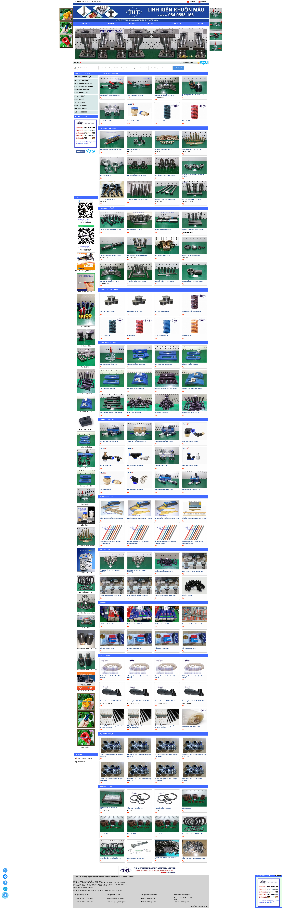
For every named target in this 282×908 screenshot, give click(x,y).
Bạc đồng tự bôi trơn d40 (162, 255)
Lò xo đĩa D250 (186, 808)
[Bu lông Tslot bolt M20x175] (194, 410)
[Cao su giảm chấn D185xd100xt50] (194, 699)
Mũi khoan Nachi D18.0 (107, 624)
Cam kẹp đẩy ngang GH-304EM (110, 95)
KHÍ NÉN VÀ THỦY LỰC (107, 420)
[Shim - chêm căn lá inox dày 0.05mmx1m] (112, 806)
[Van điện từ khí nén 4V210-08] (112, 439)
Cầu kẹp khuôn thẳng (85, 468)
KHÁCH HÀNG (176, 24)
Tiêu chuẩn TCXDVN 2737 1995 (84, 902)
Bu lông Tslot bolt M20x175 (190, 412)
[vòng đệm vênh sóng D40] (139, 806)
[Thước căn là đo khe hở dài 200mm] (194, 622)
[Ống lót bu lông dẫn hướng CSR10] (112, 227)
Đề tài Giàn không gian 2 (148, 902)
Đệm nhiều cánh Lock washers (86, 613)
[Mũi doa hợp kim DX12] (139, 646)
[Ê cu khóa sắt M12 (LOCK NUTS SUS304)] (112, 569)
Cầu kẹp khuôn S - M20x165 (136, 364)
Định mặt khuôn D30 (133, 149)
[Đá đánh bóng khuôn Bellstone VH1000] (194, 516)
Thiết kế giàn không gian (181, 902)
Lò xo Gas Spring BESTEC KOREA (85, 271)
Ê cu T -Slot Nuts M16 (85, 429)
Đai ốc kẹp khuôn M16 (162, 412)
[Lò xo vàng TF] (194, 333)
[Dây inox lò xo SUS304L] (139, 309)
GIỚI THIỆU (111, 24)
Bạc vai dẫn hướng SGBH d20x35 (192, 281)
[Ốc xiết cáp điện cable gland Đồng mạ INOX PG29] (167, 753)
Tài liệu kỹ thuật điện (113, 895)
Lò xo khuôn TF (85, 747)
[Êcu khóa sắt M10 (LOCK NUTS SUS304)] (139, 569)
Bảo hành (125, 877)
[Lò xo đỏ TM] (194, 119)
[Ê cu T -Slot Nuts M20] (139, 410)
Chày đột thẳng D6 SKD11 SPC (164, 281)
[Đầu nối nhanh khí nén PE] (139, 463)
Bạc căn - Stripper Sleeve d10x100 (193, 229)
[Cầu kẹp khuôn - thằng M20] (167, 362)
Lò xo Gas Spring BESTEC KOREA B (86, 669)
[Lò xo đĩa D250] (194, 806)
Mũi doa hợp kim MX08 (189, 648)
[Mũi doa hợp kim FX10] (167, 646)
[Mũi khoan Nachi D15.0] (167, 622)
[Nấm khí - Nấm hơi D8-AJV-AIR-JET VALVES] (194, 173)
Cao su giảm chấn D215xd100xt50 (110, 701)
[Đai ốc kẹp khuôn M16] (167, 410)
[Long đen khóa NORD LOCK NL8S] (167, 593)
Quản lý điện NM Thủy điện (115, 899)
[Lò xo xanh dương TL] (167, 333)
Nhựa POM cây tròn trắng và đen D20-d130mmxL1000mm (112, 726)
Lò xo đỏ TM (186, 121)
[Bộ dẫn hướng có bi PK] (139, 227)
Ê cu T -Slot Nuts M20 (134, 412)
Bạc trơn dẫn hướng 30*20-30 (136, 175)
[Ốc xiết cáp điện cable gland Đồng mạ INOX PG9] (112, 753)
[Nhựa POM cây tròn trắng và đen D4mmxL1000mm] (167, 724)
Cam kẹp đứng (85, 504)
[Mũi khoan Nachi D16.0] (139, 622)
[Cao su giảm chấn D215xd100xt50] (112, 699)
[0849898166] (5, 870)
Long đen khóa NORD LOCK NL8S (165, 595)
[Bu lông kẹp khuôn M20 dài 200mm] (167, 386)
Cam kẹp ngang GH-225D (135, 95)
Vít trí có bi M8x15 (187, 595)
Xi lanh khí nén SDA (106, 121)
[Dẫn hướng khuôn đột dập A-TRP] (112, 253)
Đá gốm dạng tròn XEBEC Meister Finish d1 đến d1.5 (192, 542)
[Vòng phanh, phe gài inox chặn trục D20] (167, 856)
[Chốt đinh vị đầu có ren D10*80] (167, 93)
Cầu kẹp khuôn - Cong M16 (135, 388)
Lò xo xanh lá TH (160, 121)
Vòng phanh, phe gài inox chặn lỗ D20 (193, 858)
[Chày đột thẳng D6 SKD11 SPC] (167, 279)
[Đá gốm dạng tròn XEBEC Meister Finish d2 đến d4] (139, 540)
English (203, 2)
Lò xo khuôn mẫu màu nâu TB (191, 311)
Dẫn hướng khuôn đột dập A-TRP (110, 255)
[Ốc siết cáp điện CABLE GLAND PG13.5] (194, 777)
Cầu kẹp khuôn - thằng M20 (163, 364)
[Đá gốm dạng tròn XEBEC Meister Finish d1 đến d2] (167, 540)
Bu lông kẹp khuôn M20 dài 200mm (166, 388)
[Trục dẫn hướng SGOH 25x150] (139, 279)
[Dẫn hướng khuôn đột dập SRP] (139, 253)
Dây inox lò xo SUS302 (162, 311)
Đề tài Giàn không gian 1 (148, 899)
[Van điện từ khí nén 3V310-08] (167, 439)
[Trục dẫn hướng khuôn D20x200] (139, 197)
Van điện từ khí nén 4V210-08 (109, 441)
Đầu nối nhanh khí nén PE (135, 465)
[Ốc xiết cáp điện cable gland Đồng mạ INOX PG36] (139, 753)
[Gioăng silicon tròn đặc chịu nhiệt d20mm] (112, 674)
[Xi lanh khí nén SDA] (112, 119)
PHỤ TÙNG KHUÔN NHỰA (108, 128)
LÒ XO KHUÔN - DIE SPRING (109, 290)
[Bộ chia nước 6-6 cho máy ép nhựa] (112, 147)
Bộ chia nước (86, 627)
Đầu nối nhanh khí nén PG (190, 465)
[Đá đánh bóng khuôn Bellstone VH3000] (139, 516)
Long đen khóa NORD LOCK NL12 (110, 595)
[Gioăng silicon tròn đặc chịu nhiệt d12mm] (139, 674)
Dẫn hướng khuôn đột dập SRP (137, 255)
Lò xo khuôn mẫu (86, 326)
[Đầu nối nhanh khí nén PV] (139, 487)
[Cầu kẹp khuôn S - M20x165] (139, 362)
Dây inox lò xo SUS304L (134, 311)
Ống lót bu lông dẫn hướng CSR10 (110, 229)
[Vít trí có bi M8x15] (194, 593)
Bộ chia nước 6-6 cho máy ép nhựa (111, 149)
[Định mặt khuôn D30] (139, 147)
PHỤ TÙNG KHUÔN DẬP (107, 208)
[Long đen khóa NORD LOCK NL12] (112, 593)
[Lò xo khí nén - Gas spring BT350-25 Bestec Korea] (194, 93)
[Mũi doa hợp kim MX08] (194, 646)
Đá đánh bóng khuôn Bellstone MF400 (111, 518)
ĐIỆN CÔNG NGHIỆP (106, 734)
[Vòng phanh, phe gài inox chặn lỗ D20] (194, 856)
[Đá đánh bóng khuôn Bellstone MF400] (112, 516)
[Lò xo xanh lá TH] (167, 119)
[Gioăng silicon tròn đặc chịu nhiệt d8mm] (167, 674)
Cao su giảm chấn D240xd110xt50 (138, 701)
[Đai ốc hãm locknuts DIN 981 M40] (194, 832)
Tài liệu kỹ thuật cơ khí (81, 895)
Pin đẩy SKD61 (85, 367)
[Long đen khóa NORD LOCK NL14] (194, 569)
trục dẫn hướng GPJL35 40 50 (191, 199)
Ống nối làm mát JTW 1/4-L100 (191, 149)
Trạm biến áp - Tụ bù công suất (116, 902)
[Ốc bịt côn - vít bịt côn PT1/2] (112, 197)
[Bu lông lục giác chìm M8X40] (167, 569)
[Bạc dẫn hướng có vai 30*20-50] (167, 173)
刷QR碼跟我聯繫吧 (85, 250)
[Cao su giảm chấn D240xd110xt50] (139, 699)
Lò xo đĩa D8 (158, 834)
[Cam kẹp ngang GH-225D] (139, 93)
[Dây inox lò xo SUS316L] (112, 309)
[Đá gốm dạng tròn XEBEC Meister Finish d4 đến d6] (112, 540)
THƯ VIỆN (151, 24)
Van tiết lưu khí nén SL (107, 465)
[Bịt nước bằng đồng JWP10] (167, 147)
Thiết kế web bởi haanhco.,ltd (198, 906)
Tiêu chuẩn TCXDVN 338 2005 (83, 899)
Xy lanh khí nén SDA (86, 572)
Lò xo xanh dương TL (161, 335)
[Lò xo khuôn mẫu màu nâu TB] (194, 309)
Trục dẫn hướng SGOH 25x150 (137, 281)
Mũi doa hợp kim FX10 (162, 648)
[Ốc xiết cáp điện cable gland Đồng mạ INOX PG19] (139, 777)
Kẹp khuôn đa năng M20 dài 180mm (111, 412)
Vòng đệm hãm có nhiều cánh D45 (110, 858)
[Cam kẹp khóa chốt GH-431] (112, 362)
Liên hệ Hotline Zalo (86, 222)
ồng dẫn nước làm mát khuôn (86, 546)
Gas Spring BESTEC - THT (86, 690)
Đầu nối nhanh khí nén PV (135, 489)
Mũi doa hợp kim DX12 (134, 648)
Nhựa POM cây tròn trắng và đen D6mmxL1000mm (137, 726)
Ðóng (279, 875)
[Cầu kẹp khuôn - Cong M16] (139, 386)
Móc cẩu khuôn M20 (106, 175)
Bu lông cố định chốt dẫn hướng (165, 199)
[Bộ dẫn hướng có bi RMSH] (167, 227)
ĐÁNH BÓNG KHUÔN (106, 497)
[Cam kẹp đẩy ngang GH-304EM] (112, 93)
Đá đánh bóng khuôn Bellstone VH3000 (139, 518)
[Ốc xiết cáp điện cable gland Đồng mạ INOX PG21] (112, 777)
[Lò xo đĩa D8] (167, 832)
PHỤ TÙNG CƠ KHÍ (106, 786)
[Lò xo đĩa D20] (139, 832)
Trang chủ (78, 877)
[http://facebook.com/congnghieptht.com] (81, 153)
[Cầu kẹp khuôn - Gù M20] (112, 386)
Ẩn (276, 875)
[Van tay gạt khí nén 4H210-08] (194, 487)
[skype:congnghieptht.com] (91, 153)
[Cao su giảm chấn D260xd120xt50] (167, 699)
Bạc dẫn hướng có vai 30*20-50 (165, 175)
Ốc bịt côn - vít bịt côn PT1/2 (108, 199)
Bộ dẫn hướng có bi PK (134, 229)
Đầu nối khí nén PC (133, 121)
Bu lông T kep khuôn (86, 394)
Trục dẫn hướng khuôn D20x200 (137, 199)
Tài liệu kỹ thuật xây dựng (149, 895)
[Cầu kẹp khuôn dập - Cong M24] (194, 386)
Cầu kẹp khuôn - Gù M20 (107, 388)
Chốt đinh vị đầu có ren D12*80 (109, 281)
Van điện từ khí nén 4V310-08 (164, 489)
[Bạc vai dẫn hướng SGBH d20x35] (194, 279)
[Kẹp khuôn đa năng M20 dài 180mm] (112, 410)
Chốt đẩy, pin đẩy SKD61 (85, 292)
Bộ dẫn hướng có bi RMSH (163, 229)
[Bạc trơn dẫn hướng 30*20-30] (139, 173)
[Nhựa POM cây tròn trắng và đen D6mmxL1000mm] (139, 724)
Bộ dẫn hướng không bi (86, 346)
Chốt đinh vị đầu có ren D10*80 (164, 95)
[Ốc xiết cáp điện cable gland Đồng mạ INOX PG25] (194, 753)
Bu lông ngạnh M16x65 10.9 (136, 858)
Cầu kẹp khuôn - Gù (86, 486)
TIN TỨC (132, 24)
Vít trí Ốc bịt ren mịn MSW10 (191, 255)
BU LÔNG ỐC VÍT (105, 549)
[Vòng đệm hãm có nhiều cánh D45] (112, 856)
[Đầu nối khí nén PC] (139, 119)
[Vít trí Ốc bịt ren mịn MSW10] (194, 253)
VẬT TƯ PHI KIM (105, 655)
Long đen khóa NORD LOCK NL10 (137, 595)
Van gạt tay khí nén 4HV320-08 (136, 441)
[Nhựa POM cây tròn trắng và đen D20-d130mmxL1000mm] (112, 724)
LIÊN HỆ (200, 24)
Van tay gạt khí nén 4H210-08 (191, 489)
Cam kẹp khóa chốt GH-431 (108, 364)
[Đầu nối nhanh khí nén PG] (194, 463)
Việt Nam (192, 2)
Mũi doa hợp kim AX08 (107, 648)
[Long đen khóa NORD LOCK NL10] (139, 593)
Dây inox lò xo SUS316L (107, 311)
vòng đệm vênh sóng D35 (163, 808)
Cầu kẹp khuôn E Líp (86, 447)
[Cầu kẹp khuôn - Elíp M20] (194, 362)
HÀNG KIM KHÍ (104, 602)
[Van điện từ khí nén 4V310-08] (167, 487)
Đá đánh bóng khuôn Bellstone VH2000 (167, 518)
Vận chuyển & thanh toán (96, 877)
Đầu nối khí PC (85, 525)
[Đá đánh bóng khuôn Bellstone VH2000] (167, 516)
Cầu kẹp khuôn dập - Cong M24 (192, 388)
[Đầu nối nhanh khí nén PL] (194, 439)
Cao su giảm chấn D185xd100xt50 (193, 701)
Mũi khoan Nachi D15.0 (162, 624)
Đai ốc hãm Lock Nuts (85, 592)
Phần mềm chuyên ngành (182, 895)
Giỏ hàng (131, 877)
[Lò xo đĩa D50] (112, 832)
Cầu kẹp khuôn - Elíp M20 (190, 364)
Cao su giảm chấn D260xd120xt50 (165, 701)
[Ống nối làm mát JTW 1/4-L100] (194, 147)
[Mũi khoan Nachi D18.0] (112, 622)
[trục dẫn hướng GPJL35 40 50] (194, 197)
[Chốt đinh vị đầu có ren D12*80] (112, 279)
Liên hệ (84, 877)
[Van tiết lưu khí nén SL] (112, 463)
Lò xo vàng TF (186, 335)
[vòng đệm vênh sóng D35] (167, 806)
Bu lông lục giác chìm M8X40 (164, 571)
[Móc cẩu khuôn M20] (112, 173)
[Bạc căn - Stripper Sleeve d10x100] (194, 227)
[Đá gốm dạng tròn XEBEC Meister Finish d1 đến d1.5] (194, 540)
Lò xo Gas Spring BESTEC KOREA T (86, 648)
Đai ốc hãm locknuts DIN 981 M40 (192, 834)
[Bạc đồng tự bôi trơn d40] (167, 253)
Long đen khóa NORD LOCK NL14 (192, 571)
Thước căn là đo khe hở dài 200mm (193, 624)
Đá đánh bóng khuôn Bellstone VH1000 (194, 518)
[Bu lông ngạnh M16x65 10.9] (139, 856)
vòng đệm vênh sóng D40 (135, 808)
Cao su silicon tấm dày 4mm (191, 727)
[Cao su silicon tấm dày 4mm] (194, 724)
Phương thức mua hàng (113, 877)
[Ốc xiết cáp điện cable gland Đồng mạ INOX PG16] (167, 777)
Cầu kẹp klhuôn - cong (86, 411)
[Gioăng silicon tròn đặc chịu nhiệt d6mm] (194, 674)
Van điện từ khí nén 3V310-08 (164, 441)
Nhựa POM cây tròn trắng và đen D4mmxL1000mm (165, 726)
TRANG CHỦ (86, 24)
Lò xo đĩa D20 (131, 834)
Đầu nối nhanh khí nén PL (190, 441)
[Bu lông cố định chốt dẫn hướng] (167, 197)
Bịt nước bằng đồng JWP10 (163, 149)
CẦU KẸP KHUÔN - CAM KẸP (109, 342)
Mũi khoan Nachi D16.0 (134, 624)
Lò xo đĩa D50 (104, 834)
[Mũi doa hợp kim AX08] (112, 646)
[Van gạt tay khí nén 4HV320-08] (139, 439)
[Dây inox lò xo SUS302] (167, 309)
